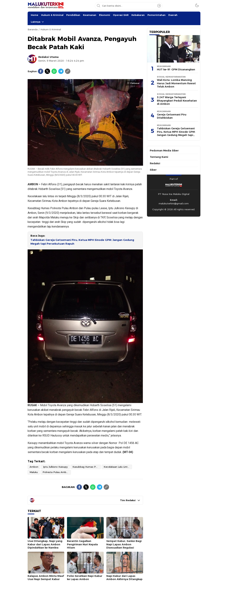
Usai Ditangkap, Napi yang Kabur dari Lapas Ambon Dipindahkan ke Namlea (45, 544)
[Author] (32, 59)
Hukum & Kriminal (52, 15)
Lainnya (35, 21)
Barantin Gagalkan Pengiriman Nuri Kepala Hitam (82, 544)
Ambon (34, 466)
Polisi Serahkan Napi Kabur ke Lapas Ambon (84, 578)
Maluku (34, 472)
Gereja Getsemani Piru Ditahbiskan (171, 116)
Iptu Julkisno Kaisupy (55, 466)
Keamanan (89, 15)
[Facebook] (40, 71)
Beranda (33, 29)
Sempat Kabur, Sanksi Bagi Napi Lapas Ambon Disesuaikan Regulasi (124, 544)
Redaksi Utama (48, 57)
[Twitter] (47, 71)
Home (34, 15)
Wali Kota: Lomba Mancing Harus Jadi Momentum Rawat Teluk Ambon (176, 83)
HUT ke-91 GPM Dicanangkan (176, 69)
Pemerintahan (156, 15)
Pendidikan (73, 15)
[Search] (159, 5)
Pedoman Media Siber (164, 150)
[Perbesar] (85, 163)
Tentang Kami (159, 157)
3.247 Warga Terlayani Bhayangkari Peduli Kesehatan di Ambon (177, 100)
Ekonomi (104, 15)
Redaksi (155, 163)
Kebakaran (138, 15)
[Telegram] (61, 71)
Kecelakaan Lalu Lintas (117, 466)
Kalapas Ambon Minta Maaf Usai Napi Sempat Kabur (46, 578)
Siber (153, 169)
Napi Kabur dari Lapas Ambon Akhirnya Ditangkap (124, 578)
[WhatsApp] (54, 71)
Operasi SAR (121, 15)
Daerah (172, 15)
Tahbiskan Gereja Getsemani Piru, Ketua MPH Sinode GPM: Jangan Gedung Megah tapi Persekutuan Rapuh (82, 241)
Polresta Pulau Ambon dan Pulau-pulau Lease (57, 472)
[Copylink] (67, 71)
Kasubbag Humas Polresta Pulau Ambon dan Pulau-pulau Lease (86, 466)
